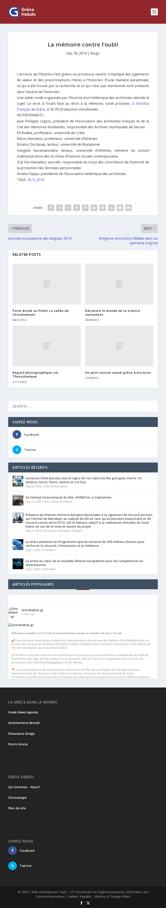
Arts (46, 486)
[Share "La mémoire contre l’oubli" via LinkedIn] (94, 207)
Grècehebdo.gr (32, 610)
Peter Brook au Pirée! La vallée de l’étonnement (41, 313)
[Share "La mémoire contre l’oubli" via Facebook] (50, 207)
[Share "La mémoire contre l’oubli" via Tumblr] (76, 207)
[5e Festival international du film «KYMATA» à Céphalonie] (18, 500)
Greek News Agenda (23, 712)
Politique (77, 531)
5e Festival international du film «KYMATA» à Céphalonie (68, 497)
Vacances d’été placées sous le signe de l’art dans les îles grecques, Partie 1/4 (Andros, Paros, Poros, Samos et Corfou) (84, 480)
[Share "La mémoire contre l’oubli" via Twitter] (59, 207)
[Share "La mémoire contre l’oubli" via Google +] (68, 207)
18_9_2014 (35, 179)
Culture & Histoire (61, 501)
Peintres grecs (59, 486)
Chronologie (17, 797)
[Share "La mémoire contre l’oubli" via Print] (128, 207)
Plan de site (17, 808)
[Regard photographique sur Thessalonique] (47, 346)
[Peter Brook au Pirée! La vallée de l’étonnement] (47, 284)
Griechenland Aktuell (24, 723)
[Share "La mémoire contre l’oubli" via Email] (120, 207)
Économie (50, 531)
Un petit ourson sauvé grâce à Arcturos (118, 372)
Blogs (95, 53)
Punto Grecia (18, 744)
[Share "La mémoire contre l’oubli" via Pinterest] (85, 207)
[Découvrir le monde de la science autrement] (119, 284)
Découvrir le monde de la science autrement (112, 313)
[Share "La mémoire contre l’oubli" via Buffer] (102, 207)
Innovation (63, 531)
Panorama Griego (21, 733)
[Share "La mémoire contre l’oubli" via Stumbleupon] (111, 207)
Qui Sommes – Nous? (24, 787)
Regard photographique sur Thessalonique (36, 374)
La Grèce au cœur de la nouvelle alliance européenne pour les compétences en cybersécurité (84, 563)
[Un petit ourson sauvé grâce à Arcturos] (119, 346)
